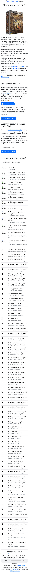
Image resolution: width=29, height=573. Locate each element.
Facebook (15, 569)
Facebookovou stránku (17, 66)
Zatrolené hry (5, 77)
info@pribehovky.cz (15, 571)
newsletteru (16, 68)
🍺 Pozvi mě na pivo (8, 104)
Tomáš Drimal (21, 565)
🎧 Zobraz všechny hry (8, 118)
